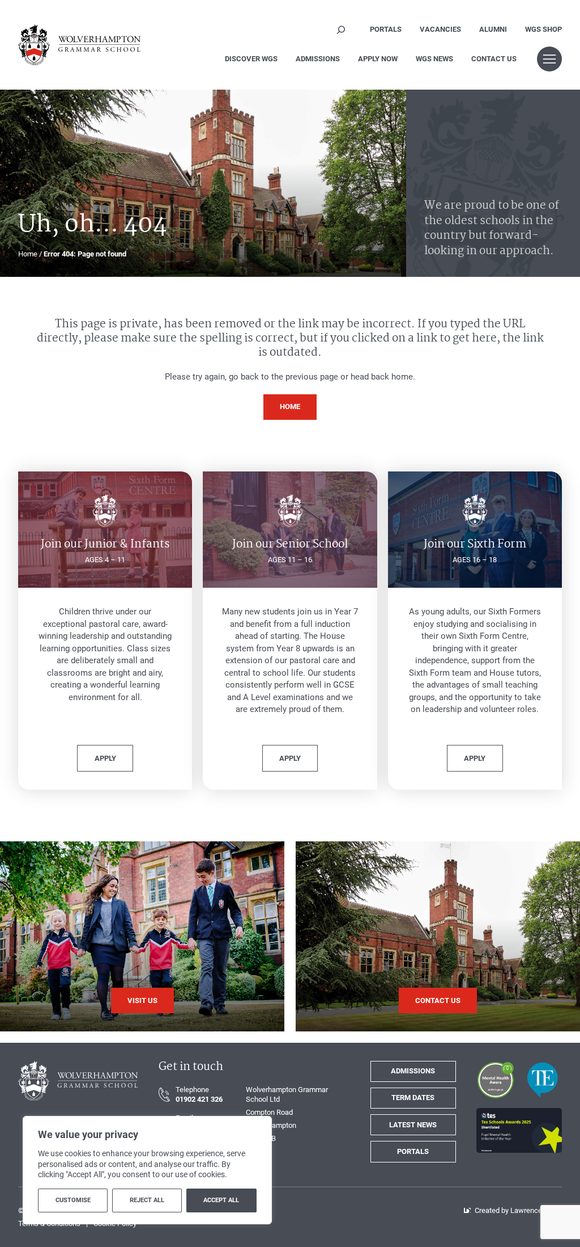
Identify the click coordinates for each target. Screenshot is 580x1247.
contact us (437, 1000)
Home (27, 254)
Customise (73, 1200)
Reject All (147, 1200)
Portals (413, 1151)
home (290, 406)
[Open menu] (549, 59)
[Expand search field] (341, 29)
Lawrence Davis (536, 1210)
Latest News (413, 1124)
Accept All (221, 1200)
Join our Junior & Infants (105, 545)
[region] (147, 1170)
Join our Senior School (290, 545)
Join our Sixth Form (475, 545)
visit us (142, 1000)
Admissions (413, 1071)
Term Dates (412, 1097)
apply (105, 758)
